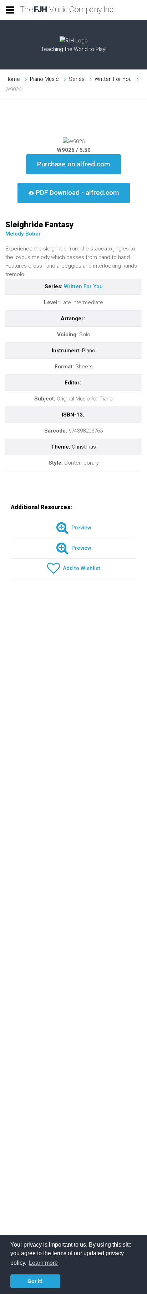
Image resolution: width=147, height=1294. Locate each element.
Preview (80, 527)
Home (12, 79)
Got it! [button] (35, 1281)
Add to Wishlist (80, 568)
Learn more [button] (43, 1263)
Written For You (113, 79)
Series (77, 79)
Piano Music (44, 79)
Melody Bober (23, 234)
